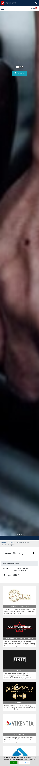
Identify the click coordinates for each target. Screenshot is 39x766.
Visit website (20, 73)
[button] (15, 534)
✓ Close (13, 763)
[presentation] (4, 275)
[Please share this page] (33, 553)
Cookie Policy (24, 763)
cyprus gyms (11, 3)
